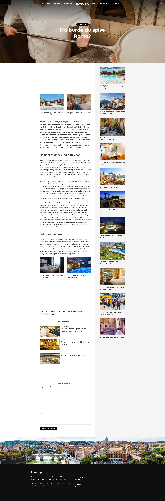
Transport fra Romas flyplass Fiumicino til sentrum (110, 313)
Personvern (78, 484)
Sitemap (77, 487)
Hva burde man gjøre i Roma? (110, 187)
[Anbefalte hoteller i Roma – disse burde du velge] (112, 276)
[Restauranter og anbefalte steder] (112, 326)
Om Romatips (79, 482)
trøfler (52, 314)
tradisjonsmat (44, 314)
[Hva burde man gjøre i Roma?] (112, 176)
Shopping (57, 3)
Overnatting (46, 3)
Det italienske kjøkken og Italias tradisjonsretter (73, 330)
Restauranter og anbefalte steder (112, 337)
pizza (64, 311)
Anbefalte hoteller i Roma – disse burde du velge (112, 288)
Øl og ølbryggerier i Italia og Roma (75, 343)
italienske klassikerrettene (80, 184)
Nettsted (42, 420)
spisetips (80, 311)
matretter (52, 311)
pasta (58, 311)
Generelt (94, 3)
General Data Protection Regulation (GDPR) (44, 486)
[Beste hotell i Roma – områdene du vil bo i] (112, 151)
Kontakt (77, 479)
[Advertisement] (65, 79)
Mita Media (63, 479)
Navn (41, 406)
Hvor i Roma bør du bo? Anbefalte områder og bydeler (112, 139)
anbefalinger (43, 311)
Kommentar (43, 390)
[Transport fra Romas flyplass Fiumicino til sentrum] (112, 301)
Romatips (82, 3)
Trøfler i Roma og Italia (72, 355)
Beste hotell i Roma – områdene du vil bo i (112, 163)
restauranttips (72, 311)
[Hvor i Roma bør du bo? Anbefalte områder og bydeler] (112, 127)
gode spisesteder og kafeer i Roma (69, 254)
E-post (42, 413)
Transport (103, 3)
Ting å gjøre (68, 3)
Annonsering (79, 477)
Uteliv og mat (115, 3)
